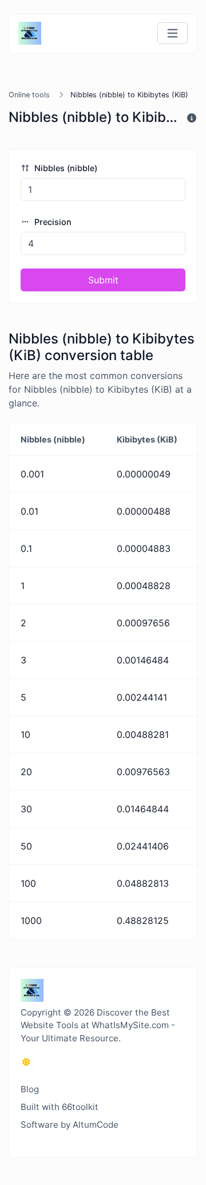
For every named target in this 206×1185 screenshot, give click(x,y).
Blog (30, 1089)
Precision (52, 222)
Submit (103, 280)
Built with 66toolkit (59, 1106)
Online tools (29, 94)
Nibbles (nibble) (64, 168)
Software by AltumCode (69, 1124)
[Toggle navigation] (172, 33)
